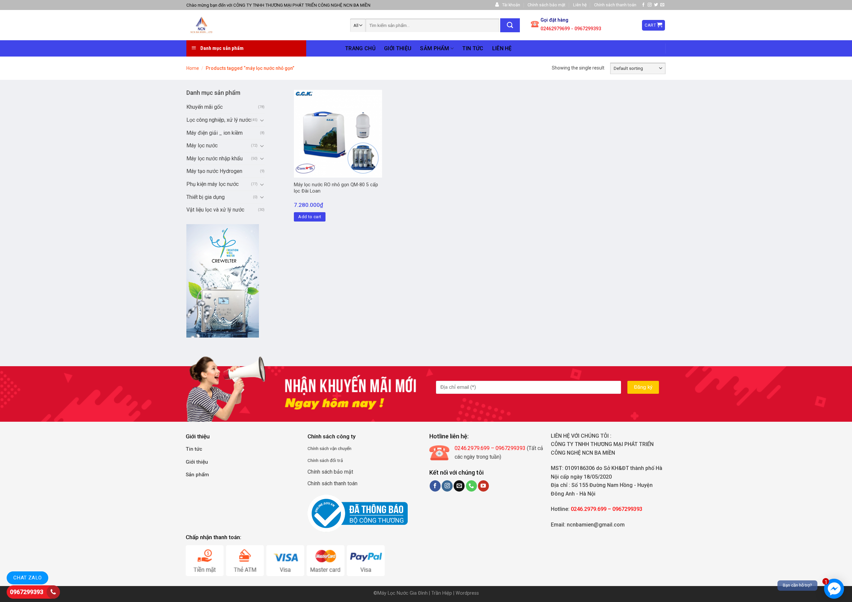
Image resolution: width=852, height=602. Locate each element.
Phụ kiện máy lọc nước (212, 184)
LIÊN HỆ (502, 48)
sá (321, 448)
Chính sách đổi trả (325, 460)
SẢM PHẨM (434, 48)
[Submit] (510, 25)
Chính (313, 448)
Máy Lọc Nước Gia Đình (403, 593)
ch (326, 448)
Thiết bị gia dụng (205, 197)
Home (192, 68)
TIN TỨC (472, 48)
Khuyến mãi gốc (204, 107)
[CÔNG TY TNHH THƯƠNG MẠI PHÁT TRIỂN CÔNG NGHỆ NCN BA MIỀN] (233, 25)
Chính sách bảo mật (546, 4)
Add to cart (309, 216)
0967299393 (26, 591)
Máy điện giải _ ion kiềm (214, 133)
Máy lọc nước (202, 145)
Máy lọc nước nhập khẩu (214, 158)
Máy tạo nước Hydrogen (214, 171)
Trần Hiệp (441, 593)
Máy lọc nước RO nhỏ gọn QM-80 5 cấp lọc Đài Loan (336, 188)
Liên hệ (580, 4)
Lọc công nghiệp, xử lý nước (218, 120)
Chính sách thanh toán (615, 4)
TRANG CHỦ (360, 48)
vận (333, 448)
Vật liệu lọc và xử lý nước (215, 210)
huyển (345, 448)
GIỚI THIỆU (397, 48)
